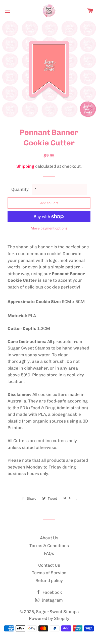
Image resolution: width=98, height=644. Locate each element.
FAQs (49, 553)
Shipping (25, 166)
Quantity (20, 189)
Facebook (51, 592)
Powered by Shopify (49, 618)
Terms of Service (49, 572)
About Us (49, 537)
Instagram (51, 600)
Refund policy (49, 580)
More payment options (49, 228)
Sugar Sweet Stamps (57, 611)
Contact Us (49, 565)
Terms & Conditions (49, 545)
